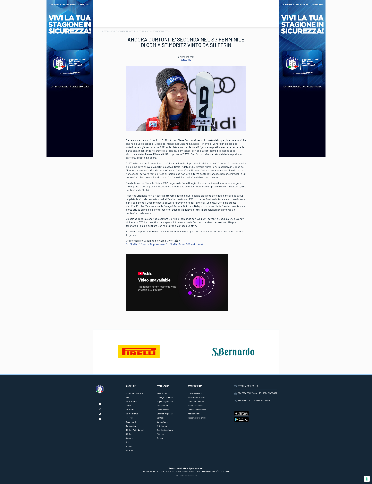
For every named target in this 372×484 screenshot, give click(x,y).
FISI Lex (160, 434)
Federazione (162, 393)
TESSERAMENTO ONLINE (248, 386)
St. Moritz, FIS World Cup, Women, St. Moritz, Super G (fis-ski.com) (164, 244)
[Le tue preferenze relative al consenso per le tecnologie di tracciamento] (367, 479)
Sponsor (160, 438)
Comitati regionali (165, 413)
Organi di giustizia (165, 401)
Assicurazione (194, 413)
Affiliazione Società (196, 397)
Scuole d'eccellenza (165, 430)
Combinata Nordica (134, 393)
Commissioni (163, 409)
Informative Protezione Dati (186, 475)
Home (97, 31)
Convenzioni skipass (197, 409)
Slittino (129, 434)
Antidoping (162, 426)
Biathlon (129, 446)
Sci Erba (129, 450)
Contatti (160, 417)
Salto (128, 397)
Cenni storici (162, 422)
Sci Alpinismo (132, 413)
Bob (127, 442)
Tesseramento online (197, 417)
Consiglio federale (164, 397)
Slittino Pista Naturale (135, 430)
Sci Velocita (131, 426)
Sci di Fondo (131, 401)
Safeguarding (162, 405)
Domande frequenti (196, 401)
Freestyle (130, 417)
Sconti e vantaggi (195, 405)
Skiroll (128, 405)
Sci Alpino (186, 59)
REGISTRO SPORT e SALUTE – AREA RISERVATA (257, 393)
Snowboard (131, 422)
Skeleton (129, 438)
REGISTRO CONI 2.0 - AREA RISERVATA (254, 400)
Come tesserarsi (195, 393)
